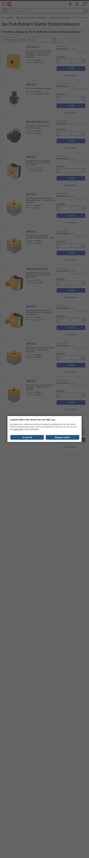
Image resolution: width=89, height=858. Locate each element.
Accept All (27, 437)
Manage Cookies (62, 437)
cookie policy (17, 429)
